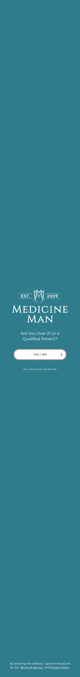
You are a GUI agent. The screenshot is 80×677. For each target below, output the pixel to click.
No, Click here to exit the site (40, 369)
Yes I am (40, 354)
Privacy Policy (59, 667)
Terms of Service (31, 667)
